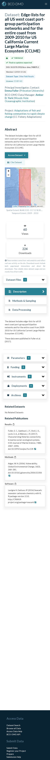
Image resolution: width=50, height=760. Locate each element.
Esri (28, 206)
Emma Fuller (12, 90)
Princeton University (31, 90)
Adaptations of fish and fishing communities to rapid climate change (25, 113)
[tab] (26, 291)
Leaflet (15, 206)
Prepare (10, 754)
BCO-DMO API (13, 734)
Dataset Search (13, 725)
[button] (8, 171)
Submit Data (12, 748)
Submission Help (14, 757)
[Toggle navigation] (46, 4)
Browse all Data (14, 728)
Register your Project (16, 751)
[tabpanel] (25, 332)
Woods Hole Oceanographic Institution (19, 99)
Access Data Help (14, 731)
